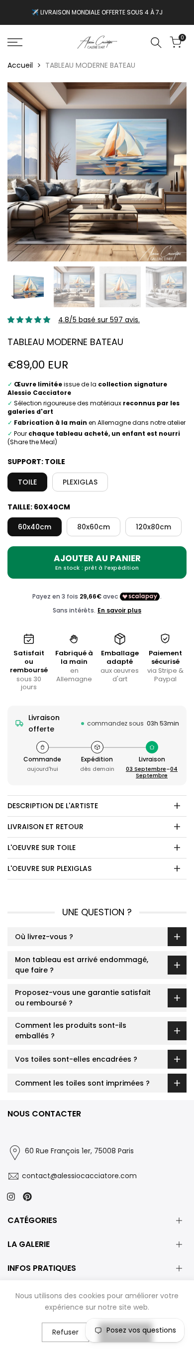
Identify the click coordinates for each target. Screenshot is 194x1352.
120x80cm (153, 527)
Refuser (65, 1332)
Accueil (20, 65)
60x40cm (34, 527)
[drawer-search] (156, 42)
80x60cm (93, 527)
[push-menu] (14, 42)
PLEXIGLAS (80, 482)
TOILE (27, 482)
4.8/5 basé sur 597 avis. (99, 320)
